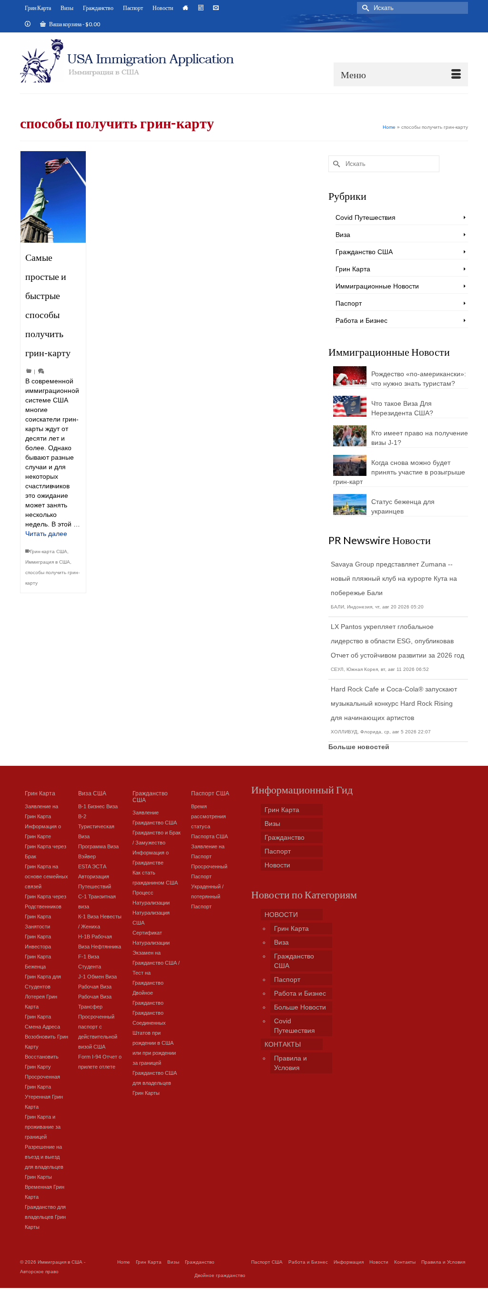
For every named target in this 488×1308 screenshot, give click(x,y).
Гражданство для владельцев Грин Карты (45, 1217)
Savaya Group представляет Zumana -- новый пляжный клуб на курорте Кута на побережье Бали (394, 578)
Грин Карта (353, 269)
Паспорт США (210, 793)
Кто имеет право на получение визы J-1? (419, 437)
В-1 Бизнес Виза (98, 806)
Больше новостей (358, 747)
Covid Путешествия (366, 217)
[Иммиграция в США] (128, 60)
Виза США (92, 793)
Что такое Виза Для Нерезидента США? (402, 408)
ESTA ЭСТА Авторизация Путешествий (94, 876)
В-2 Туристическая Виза (96, 826)
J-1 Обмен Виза (97, 976)
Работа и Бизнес (361, 320)
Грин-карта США (48, 551)
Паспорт (349, 303)
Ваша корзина (74, 24)
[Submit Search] (364, 8)
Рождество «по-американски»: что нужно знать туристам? (418, 378)
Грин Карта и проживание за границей (43, 1127)
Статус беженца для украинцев (403, 506)
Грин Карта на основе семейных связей (46, 876)
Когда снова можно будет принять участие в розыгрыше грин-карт (399, 472)
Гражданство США (364, 252)
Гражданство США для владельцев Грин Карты (154, 1083)
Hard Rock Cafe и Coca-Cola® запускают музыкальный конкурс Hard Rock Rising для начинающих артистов (394, 703)
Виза (343, 234)
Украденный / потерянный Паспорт (207, 896)
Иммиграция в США (47, 562)
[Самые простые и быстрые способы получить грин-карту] (53, 197)
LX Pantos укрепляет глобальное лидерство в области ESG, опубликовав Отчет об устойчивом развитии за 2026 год (397, 641)
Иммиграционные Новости (377, 286)
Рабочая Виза (95, 986)
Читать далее (46, 533)
